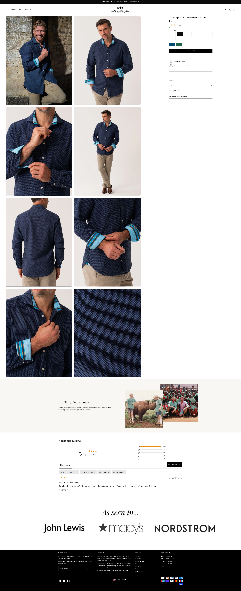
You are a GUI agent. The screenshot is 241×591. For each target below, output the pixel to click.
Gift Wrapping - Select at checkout (178, 96)
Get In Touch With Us (166, 556)
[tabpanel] (120, 482)
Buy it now (190, 56)
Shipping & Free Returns (175, 91)
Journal (137, 564)
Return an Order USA (166, 564)
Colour (171, 74)
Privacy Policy (139, 571)
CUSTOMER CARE (165, 552)
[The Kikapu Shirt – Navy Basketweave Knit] (172, 44)
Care (170, 85)
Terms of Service (140, 569)
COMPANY (138, 552)
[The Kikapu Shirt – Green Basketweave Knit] (179, 44)
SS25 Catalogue (139, 559)
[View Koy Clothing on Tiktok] (64, 581)
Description (172, 69)
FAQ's (162, 566)
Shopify (127, 582)
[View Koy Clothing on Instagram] (59, 581)
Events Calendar (139, 561)
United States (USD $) (120, 579)
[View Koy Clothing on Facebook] (68, 581)
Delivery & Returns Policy (168, 559)
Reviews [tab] (65, 465)
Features (171, 80)
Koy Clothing (118, 582)
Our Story (138, 556)
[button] (226, 9)
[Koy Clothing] (120, 9)
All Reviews (138, 566)
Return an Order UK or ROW (169, 561)
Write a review (174, 464)
